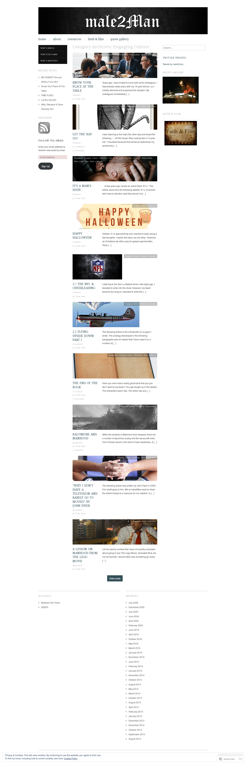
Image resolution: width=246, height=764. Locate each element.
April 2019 (134, 634)
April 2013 (134, 707)
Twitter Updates (174, 58)
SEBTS (44, 607)
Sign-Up (46, 166)
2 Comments (78, 150)
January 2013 (135, 716)
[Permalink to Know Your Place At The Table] (115, 66)
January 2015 (135, 670)
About (57, 39)
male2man (124, 54)
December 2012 (136, 720)
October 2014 (135, 679)
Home (42, 39)
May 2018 (133, 643)
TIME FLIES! (47, 95)
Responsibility (134, 54)
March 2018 (134, 647)
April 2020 (134, 620)
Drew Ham (80, 98)
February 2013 (136, 711)
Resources (74, 39)
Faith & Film (96, 39)
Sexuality (152, 256)
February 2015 (136, 666)
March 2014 (134, 693)
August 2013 (135, 702)
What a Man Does (148, 54)
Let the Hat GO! (48, 99)
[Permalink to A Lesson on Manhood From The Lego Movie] (115, 532)
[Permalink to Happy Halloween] (115, 217)
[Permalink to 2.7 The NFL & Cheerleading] (97, 267)
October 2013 (135, 697)
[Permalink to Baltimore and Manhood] (115, 418)
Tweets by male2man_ (174, 64)
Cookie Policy (70, 758)
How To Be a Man (123, 106)
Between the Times (50, 602)
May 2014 (133, 688)
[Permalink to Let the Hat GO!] (115, 118)
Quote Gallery (119, 39)
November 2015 (136, 656)
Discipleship (78, 158)
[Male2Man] (123, 22)
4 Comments (78, 398)
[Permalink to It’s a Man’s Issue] (115, 169)
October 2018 (135, 638)
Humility (116, 54)
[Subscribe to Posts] (44, 127)
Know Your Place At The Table (83, 86)
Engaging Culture (104, 54)
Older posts (114, 578)
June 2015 (134, 661)
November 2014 (136, 675)
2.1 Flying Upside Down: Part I (83, 336)
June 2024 (134, 616)
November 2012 (136, 725)
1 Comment (78, 450)
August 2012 (135, 738)
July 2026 (133, 602)
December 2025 (136, 607)
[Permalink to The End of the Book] (115, 366)
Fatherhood (103, 158)
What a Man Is (96, 161)
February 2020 (136, 625)
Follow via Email (51, 140)
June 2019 (134, 629)
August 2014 (135, 684)
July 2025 (133, 611)
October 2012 (135, 729)
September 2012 (137, 734)
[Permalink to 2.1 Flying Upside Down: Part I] (106, 315)
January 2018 (135, 652)
